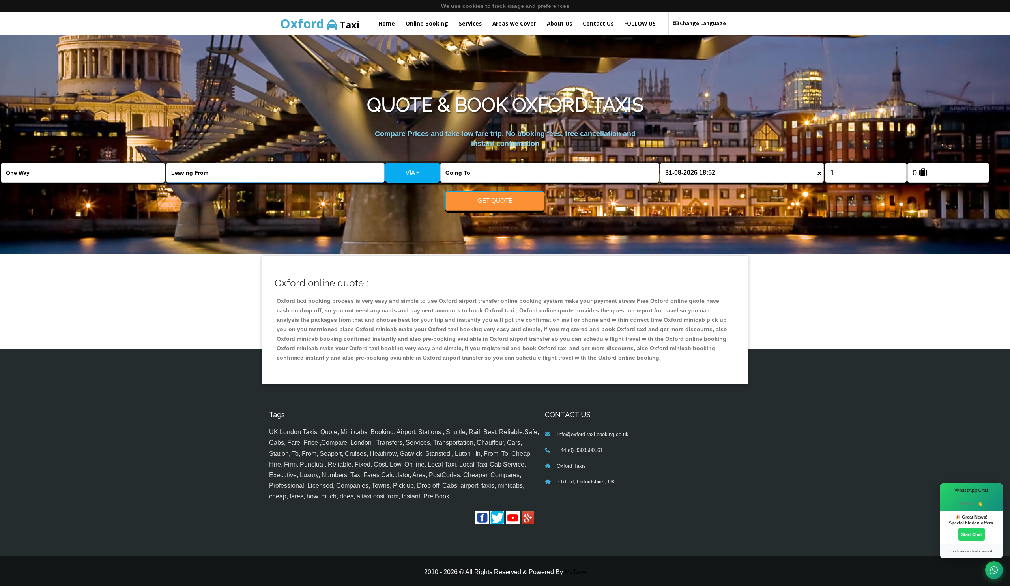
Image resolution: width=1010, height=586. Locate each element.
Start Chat (971, 534)
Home (386, 23)
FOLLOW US (640, 23)
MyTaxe (575, 572)
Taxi (320, 23)
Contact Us (598, 23)
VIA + (413, 172)
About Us (559, 23)
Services (470, 23)
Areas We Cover (514, 23)
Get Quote (494, 200)
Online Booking (427, 23)
